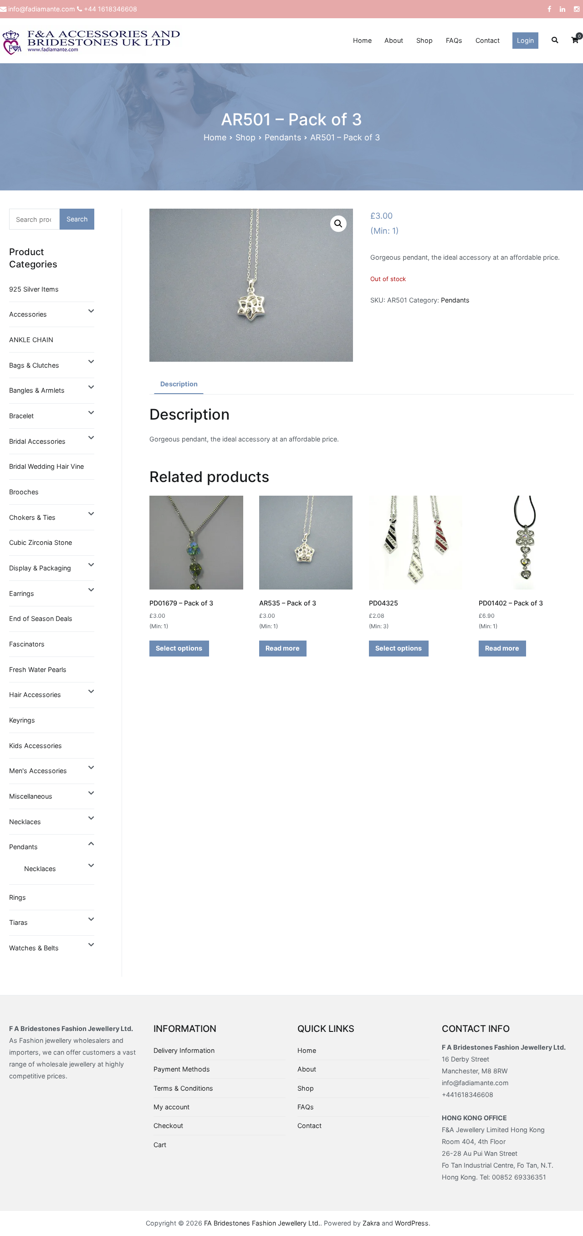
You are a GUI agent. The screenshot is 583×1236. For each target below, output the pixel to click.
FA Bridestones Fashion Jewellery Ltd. (262, 1223)
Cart (159, 1145)
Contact (488, 40)
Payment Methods (181, 1069)
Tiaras (18, 922)
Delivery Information (184, 1050)
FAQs (454, 40)
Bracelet (21, 416)
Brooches (24, 492)
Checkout (168, 1125)
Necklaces (25, 822)
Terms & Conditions (183, 1088)
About (393, 40)
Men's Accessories (38, 770)
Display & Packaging (40, 568)
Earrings (21, 593)
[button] (338, 223)
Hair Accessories (35, 694)
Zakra (371, 1223)
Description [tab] (179, 384)
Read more (283, 648)
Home (362, 40)
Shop (424, 40)
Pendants (283, 137)
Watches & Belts (34, 948)
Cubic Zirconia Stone (40, 542)
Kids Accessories (35, 745)
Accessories (28, 314)
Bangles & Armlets (37, 390)
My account (171, 1107)
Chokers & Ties (32, 517)
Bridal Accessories (37, 441)
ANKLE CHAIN (31, 340)
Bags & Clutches (34, 365)
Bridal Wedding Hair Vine (46, 466)
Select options (179, 648)
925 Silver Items (34, 289)
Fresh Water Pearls (37, 669)
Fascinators (27, 644)
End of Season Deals (40, 618)
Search (77, 219)
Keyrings (22, 720)
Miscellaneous (30, 796)
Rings (17, 897)
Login (525, 40)
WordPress (412, 1223)
